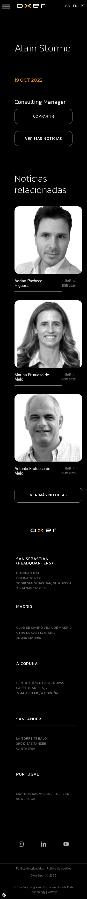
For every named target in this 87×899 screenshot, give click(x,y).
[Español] (65, 6)
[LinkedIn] (43, 844)
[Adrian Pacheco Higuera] (48, 247)
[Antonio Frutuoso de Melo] (48, 435)
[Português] (81, 6)
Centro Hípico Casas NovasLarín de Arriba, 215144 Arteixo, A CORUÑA (40, 688)
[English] (73, 6)
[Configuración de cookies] (4, 895)
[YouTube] (66, 844)
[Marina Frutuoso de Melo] (48, 341)
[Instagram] (21, 844)
